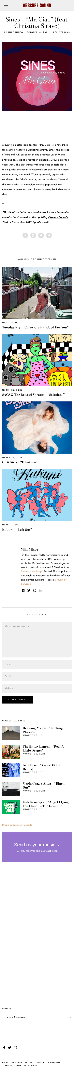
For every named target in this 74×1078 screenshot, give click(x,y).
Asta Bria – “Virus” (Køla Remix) (41, 767)
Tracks (65, 32)
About (5, 1062)
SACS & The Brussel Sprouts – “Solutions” (33, 394)
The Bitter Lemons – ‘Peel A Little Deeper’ (43, 748)
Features (17, 1062)
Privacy (29, 1062)
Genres (9, 1065)
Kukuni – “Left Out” (17, 529)
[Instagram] (34, 590)
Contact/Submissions (49, 1062)
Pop (55, 32)
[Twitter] (41, 235)
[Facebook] (25, 235)
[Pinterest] (49, 235)
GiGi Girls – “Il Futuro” (19, 462)
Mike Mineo (15, 32)
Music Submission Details (17, 825)
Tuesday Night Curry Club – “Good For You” (35, 327)
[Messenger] (33, 235)
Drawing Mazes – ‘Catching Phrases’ (43, 730)
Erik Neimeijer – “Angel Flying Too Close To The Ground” (46, 804)
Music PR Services (27, 1065)
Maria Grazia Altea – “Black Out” (44, 785)
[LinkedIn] (40, 590)
